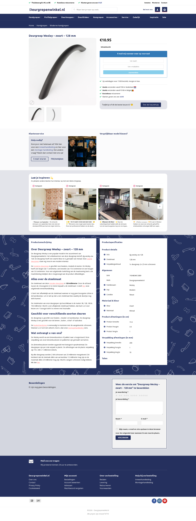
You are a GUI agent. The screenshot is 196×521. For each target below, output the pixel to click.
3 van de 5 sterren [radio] (126, 395)
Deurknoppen (67, 17)
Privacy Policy (34, 485)
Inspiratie (154, 17)
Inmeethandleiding (143, 479)
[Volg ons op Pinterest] (164, 500)
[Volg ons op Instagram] (159, 500)
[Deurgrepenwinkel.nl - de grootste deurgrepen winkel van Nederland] (49, 9)
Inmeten (147, 3)
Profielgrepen (50, 17)
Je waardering (122, 392)
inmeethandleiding (47, 147)
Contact (164, 3)
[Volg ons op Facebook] (154, 500)
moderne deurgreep (41, 266)
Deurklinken (83, 17)
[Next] (92, 71)
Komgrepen (98, 17)
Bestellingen (69, 479)
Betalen (103, 479)
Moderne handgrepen (59, 25)
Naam (119, 419)
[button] (157, 9)
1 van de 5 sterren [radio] (116, 395)
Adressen (68, 485)
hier (83, 286)
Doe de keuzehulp (151, 104)
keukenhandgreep (40, 325)
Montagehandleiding (144, 482)
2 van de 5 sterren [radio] (120, 395)
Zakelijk (136, 17)
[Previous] (33, 71)
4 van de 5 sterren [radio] (133, 395)
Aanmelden (133, 72)
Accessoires (111, 17)
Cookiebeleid (34, 488)
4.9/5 (100, 3)
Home (31, 25)
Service (125, 17)
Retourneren (105, 485)
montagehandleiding (76, 328)
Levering (103, 482)
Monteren (156, 3)
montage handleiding (44, 150)
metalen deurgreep (56, 283)
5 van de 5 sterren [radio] (143, 395)
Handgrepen (34, 17)
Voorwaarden (105, 488)
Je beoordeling (122, 399)
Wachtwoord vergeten (73, 488)
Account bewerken (72, 482)
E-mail (144, 419)
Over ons (33, 479)
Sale (164, 17)
